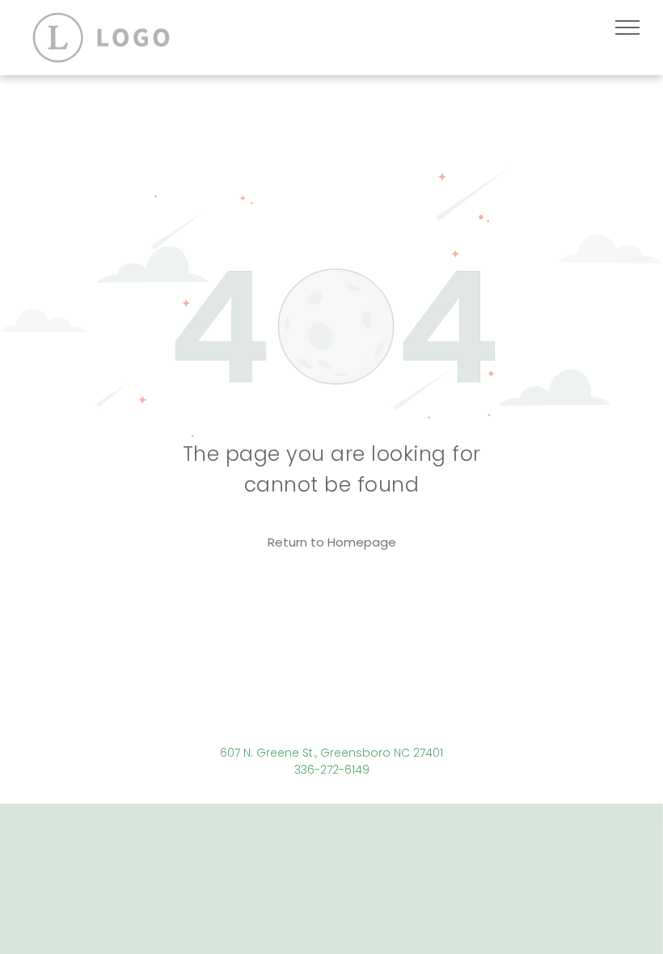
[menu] (627, 27)
